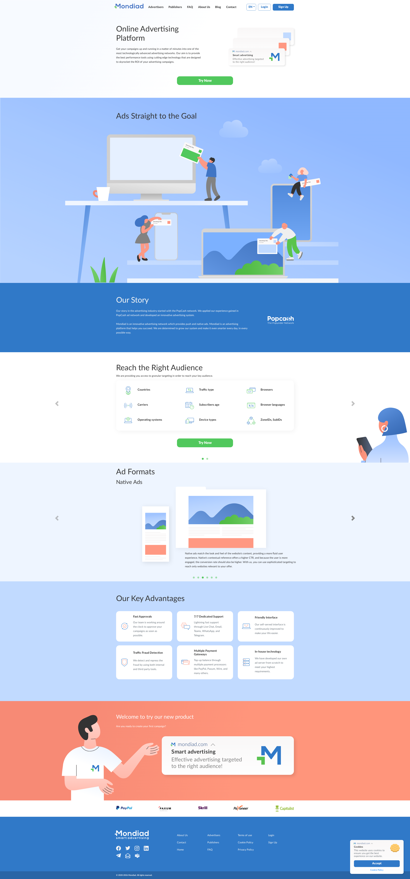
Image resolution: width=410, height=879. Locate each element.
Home (180, 849)
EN (250, 7)
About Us (204, 7)
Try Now (205, 80)
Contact (231, 7)
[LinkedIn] (146, 848)
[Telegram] (118, 855)
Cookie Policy (245, 842)
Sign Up (283, 7)
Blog (218, 7)
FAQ (190, 7)
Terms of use (245, 835)
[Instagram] (137, 848)
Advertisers (156, 7)
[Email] (127, 855)
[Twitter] (127, 848)
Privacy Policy (246, 849)
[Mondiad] (129, 6)
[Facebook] (118, 848)
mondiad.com (242, 51)
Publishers (175, 7)
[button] (57, 407)
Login (264, 7)
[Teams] (137, 855)
